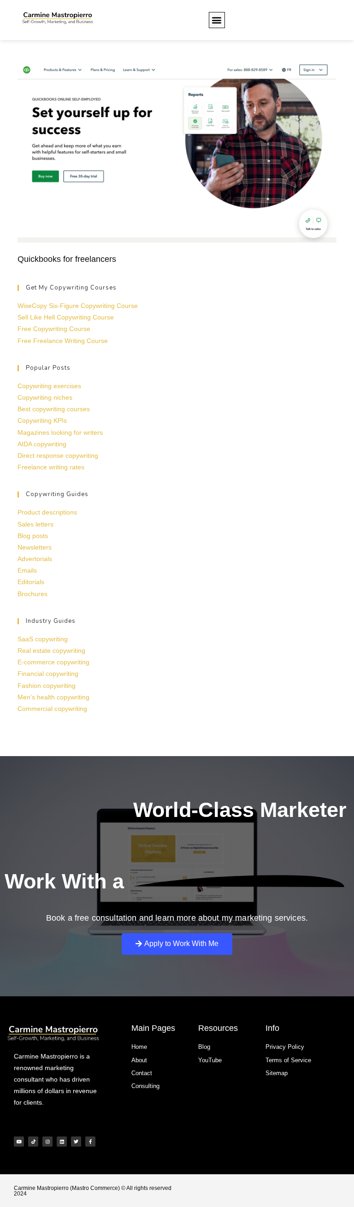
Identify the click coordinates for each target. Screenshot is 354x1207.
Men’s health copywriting (53, 697)
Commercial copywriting (52, 708)
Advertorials (35, 558)
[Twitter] (76, 1141)
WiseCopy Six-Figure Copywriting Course (78, 305)
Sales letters (35, 524)
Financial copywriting (48, 673)
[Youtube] (19, 1141)
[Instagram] (47, 1141)
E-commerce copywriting (53, 662)
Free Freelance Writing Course (63, 340)
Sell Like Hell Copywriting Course (66, 317)
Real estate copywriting (51, 650)
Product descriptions (47, 512)
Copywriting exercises (49, 386)
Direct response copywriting (58, 455)
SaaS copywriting (43, 639)
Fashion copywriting (47, 685)
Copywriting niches (45, 397)
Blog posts (33, 535)
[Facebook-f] (90, 1141)
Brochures (32, 594)
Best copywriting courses (54, 409)
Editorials (31, 582)
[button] (217, 20)
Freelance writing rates (51, 467)
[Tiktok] (33, 1141)
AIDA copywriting (42, 444)
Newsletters (35, 547)
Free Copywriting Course (54, 328)
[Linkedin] (62, 1141)
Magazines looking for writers (60, 432)
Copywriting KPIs (42, 420)
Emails (27, 570)
